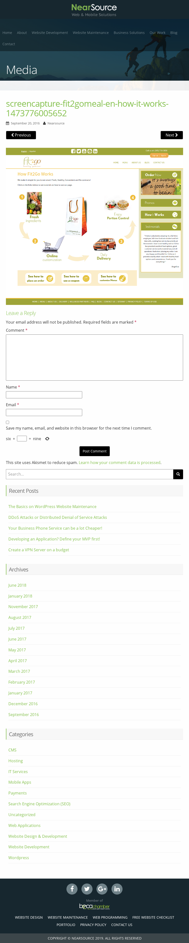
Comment (17, 330)
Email (12, 404)
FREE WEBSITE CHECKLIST (153, 917)
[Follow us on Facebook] (72, 889)
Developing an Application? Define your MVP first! (54, 539)
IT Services (18, 771)
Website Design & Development (37, 836)
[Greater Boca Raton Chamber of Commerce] (94, 906)
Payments (17, 793)
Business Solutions (129, 32)
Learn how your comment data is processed (119, 462)
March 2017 (19, 671)
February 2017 (21, 682)
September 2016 (23, 714)
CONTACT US (121, 924)
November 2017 (23, 606)
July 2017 (16, 628)
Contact (8, 44)
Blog (173, 32)
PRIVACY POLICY (93, 924)
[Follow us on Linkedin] (117, 889)
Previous (22, 135)
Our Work (157, 32)
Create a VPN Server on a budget (38, 550)
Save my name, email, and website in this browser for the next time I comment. (79, 428)
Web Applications (24, 825)
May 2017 (17, 650)
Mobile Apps (19, 782)
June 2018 (17, 585)
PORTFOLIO (66, 924)
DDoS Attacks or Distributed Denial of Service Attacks (57, 517)
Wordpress (18, 857)
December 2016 (23, 703)
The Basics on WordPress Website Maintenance (52, 506)
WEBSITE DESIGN (29, 917)
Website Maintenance (91, 32)
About (22, 32)
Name (13, 387)
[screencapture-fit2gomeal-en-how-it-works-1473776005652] (94, 226)
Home (7, 32)
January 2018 (20, 596)
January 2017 (20, 693)
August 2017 (19, 617)
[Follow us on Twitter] (87, 889)
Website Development (50, 32)
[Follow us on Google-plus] (102, 889)
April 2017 (17, 660)
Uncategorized (21, 814)
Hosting (15, 760)
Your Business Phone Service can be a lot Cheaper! (55, 528)
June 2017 (17, 639)
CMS (12, 750)
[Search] (178, 474)
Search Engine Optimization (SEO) (39, 804)
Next (170, 135)
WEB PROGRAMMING (110, 917)
